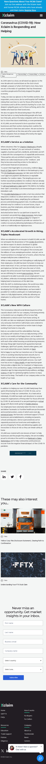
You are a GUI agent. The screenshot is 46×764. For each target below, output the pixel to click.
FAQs (3, 717)
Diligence (4, 741)
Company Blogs (33, 74)
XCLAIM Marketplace (12, 194)
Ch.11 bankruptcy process (13, 173)
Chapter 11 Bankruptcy (28, 146)
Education (4, 730)
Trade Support (6, 734)
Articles (42, 74)
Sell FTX (4, 714)
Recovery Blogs (22, 74)
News (26, 737)
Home (3, 710)
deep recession (27, 215)
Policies (3, 737)
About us (27, 730)
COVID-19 (32, 242)
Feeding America (32, 404)
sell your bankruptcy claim (12, 186)
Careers (27, 741)
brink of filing (24, 218)
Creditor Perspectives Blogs (7, 75)
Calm (29, 367)
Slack (34, 349)
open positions (27, 273)
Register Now (30, 10)
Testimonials (29, 734)
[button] (41, 15)
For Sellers (28, 719)
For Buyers (28, 716)
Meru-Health (20, 362)
